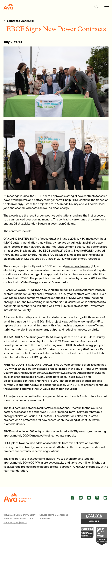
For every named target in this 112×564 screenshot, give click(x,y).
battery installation (25, 242)
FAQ (32, 518)
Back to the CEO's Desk (20, 20)
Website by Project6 (14, 522)
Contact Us (44, 518)
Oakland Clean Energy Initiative (28, 254)
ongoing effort (87, 321)
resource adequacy (77, 266)
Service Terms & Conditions (54, 514)
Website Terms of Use (15, 518)
